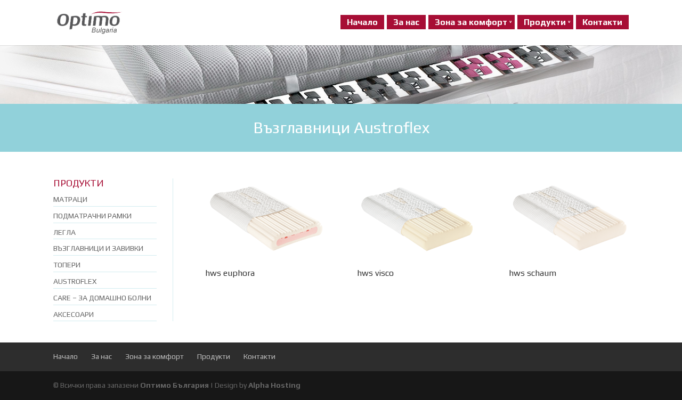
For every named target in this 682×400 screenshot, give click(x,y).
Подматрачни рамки (92, 215)
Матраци (70, 199)
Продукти (545, 22)
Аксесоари (73, 314)
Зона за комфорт (471, 22)
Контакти (602, 22)
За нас (406, 22)
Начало (362, 22)
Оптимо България (174, 385)
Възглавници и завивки (98, 248)
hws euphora (230, 273)
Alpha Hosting (274, 385)
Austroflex (74, 281)
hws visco (375, 273)
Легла (64, 232)
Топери (66, 264)
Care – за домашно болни (102, 297)
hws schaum (532, 273)
